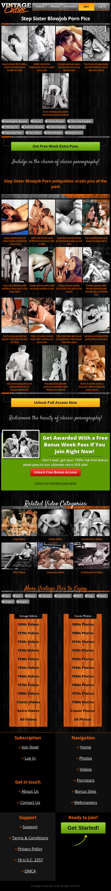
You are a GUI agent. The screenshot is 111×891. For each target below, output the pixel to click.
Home (85, 747)
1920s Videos (28, 641)
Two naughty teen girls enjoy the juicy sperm (96, 239)
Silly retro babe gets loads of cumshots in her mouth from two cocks (69, 338)
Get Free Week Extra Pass (55, 146)
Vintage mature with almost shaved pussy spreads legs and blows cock (96, 290)
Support (30, 826)
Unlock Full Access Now (55, 402)
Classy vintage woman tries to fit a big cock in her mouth (69, 288)
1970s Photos (83, 693)
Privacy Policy (30, 848)
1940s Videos (28, 659)
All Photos (82, 719)
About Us (30, 791)
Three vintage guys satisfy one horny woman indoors (55, 113)
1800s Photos (83, 624)
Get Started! (83, 828)
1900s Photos (83, 633)
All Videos (28, 719)
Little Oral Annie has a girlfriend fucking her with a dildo (42, 240)
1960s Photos (83, 685)
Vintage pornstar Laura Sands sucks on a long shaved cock (69, 66)
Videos (39, 6)
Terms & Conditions (30, 837)
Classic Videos (28, 702)
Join (86, 6)
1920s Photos (83, 650)
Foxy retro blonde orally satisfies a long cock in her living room (15, 288)
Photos (55, 6)
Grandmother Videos (91, 538)
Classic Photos (83, 710)
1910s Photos (83, 641)
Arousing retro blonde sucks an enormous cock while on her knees (55, 386)
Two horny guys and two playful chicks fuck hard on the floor (14, 338)
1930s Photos (83, 659)
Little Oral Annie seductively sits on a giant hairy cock (42, 66)
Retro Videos (28, 710)
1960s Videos (28, 676)
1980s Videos (28, 693)
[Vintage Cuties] (16, 12)
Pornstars (70, 6)
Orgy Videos (19, 538)
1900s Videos (28, 624)
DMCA (30, 871)
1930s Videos (28, 650)
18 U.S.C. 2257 (30, 859)
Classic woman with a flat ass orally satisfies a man (41, 287)
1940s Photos (83, 667)
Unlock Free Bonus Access (55, 472)
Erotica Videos (55, 538)
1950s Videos (28, 667)
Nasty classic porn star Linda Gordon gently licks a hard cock (14, 240)
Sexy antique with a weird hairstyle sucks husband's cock (14, 66)
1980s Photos (83, 702)
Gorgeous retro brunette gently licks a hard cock (96, 337)
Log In (102, 6)
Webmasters (85, 802)
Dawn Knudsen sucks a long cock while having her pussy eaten (92, 386)
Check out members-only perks (55, 483)
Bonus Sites (85, 791)
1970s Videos (28, 685)
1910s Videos (28, 633)
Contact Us (30, 802)
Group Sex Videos (55, 572)
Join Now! (30, 747)
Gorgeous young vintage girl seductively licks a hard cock (69, 240)
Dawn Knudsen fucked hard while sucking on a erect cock (42, 338)
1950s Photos (83, 676)
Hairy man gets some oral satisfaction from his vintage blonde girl (19, 386)
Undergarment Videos (92, 572)
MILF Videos (19, 572)
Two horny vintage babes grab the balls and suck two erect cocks (96, 66)
